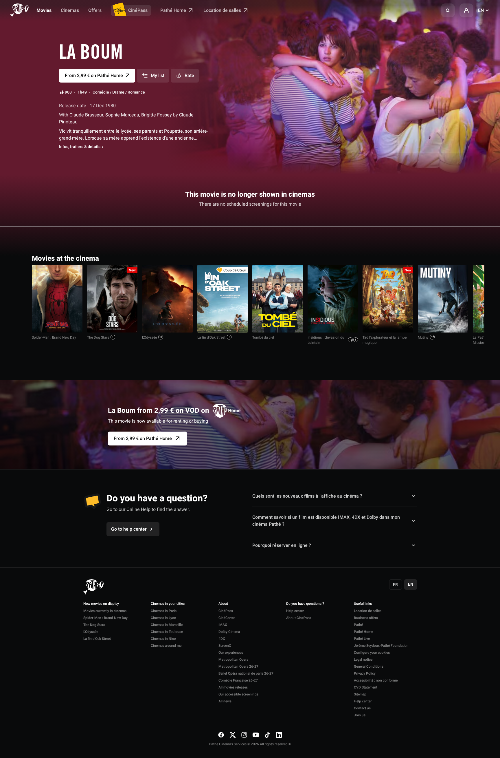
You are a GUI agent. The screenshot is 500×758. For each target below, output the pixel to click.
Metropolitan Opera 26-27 (238, 666)
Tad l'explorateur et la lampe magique (385, 340)
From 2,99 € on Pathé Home (143, 438)
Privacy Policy (365, 673)
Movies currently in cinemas (104, 610)
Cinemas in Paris (164, 610)
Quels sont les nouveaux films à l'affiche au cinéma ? (307, 496)
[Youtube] (255, 734)
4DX (221, 638)
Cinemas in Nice (163, 638)
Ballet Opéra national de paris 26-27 (245, 673)
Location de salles (222, 10)
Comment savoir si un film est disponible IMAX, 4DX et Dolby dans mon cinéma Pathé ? (326, 521)
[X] (232, 734)
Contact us (362, 708)
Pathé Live (362, 638)
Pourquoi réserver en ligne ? (281, 545)
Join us (359, 715)
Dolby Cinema (229, 631)
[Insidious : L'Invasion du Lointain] (333, 299)
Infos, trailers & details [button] (79, 147)
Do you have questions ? (305, 604)
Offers (95, 10)
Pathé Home (173, 10)
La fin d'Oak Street (211, 337)
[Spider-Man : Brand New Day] (57, 299)
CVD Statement (365, 687)
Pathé (358, 624)
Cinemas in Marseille (167, 624)
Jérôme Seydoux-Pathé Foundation (381, 645)
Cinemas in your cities (168, 604)
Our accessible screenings (238, 694)
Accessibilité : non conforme (376, 680)
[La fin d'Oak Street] (222, 299)
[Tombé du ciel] (277, 299)
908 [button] (68, 92)
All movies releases (233, 687)
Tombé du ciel (263, 337)
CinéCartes (226, 617)
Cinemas (70, 10)
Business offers (366, 617)
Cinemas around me (166, 645)
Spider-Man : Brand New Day (54, 337)
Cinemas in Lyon (163, 617)
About (223, 604)
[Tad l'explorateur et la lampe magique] (388, 299)
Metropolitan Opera (233, 659)
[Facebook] (221, 734)
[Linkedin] (278, 734)
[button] (448, 10)
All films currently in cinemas (435, 258)
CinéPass (138, 10)
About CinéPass (298, 617)
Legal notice (363, 659)
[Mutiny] (443, 299)
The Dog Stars (98, 337)
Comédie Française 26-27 (238, 680)
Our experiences (230, 652)
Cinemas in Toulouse (167, 631)
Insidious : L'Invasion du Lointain (326, 340)
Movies (44, 10)
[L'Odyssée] (167, 299)
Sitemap (360, 694)
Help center (295, 610)
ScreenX (224, 645)
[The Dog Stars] (112, 299)
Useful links (363, 604)
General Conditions (368, 666)
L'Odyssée (149, 337)
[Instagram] (244, 734)
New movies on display (101, 604)
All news (224, 701)
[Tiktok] (267, 734)
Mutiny (423, 337)
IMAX (222, 624)
